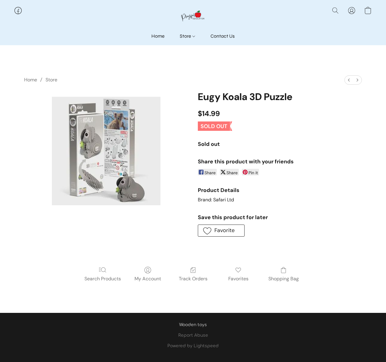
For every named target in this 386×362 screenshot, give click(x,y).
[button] (193, 17)
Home (158, 36)
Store (186, 36)
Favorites (238, 278)
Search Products (102, 278)
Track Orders (193, 278)
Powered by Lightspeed (193, 346)
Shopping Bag (283, 278)
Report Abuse (193, 335)
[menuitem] (349, 80)
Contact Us (222, 36)
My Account (147, 278)
